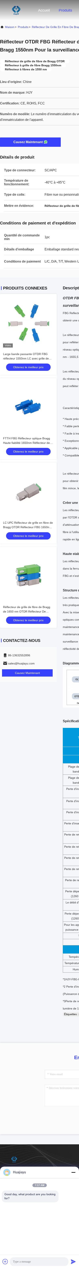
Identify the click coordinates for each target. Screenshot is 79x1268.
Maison (9, 27)
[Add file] (5, 1261)
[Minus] (73, 1172)
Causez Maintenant (28, 142)
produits (23, 27)
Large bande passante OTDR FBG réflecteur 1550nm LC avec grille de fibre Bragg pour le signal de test (26, 358)
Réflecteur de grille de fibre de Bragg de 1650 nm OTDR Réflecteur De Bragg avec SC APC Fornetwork (26, 611)
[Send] (73, 1261)
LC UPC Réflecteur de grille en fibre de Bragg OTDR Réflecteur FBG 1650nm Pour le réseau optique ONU (28, 527)
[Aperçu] (16, 10)
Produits (65, 10)
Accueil (44, 10)
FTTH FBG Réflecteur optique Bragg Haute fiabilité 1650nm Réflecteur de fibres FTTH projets (26, 443)
